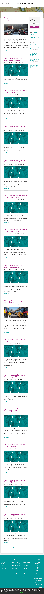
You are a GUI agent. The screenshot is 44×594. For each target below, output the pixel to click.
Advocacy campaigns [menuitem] (16, 563)
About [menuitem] (18, 3)
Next (26, 547)
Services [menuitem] (21, 3)
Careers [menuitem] (2, 565)
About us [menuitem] (3, 562)
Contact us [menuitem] (3, 568)
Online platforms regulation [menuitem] (26, 570)
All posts (14, 547)
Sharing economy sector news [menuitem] (15, 567)
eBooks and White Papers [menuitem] (27, 578)
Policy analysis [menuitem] (15, 562)
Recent (30, 32)
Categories (31, 34)
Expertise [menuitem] (25, 3)
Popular (35, 32)
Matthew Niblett (12, 22)
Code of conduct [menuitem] (4, 567)
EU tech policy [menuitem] (26, 565)
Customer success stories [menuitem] (27, 575)
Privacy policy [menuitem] (4, 570)
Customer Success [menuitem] (30, 3)
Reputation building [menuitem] (16, 565)
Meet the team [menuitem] (4, 563)
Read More (6, 51)
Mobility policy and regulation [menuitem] (27, 567)
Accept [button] (21, 592)
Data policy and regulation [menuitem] (26, 563)
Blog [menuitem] (34, 3)
